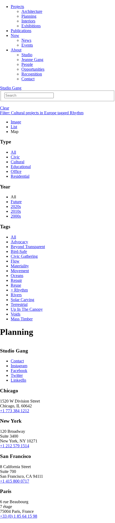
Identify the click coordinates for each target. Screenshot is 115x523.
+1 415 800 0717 (14, 481)
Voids (15, 314)
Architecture (31, 11)
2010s (16, 211)
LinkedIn (18, 380)
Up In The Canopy (27, 309)
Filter (41, 113)
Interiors (28, 21)
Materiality (20, 266)
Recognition (31, 74)
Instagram (19, 365)
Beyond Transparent (28, 246)
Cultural (17, 162)
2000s (16, 216)
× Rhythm (19, 290)
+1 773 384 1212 (14, 410)
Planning (28, 16)
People (27, 64)
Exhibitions (31, 26)
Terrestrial (19, 304)
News (26, 40)
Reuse (16, 285)
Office (16, 171)
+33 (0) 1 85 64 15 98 (18, 516)
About (16, 50)
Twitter (17, 375)
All (13, 152)
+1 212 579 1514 (14, 446)
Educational (21, 166)
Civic (15, 157)
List (14, 126)
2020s (16, 206)
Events (27, 45)
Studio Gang (10, 88)
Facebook (19, 370)
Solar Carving (22, 299)
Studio (26, 54)
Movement (20, 270)
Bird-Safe (19, 251)
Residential (20, 176)
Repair (16, 280)
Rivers (16, 295)
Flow (15, 261)
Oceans (17, 275)
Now (15, 35)
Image (16, 122)
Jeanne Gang (32, 59)
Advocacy (19, 242)
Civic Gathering (24, 256)
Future (16, 201)
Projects (17, 6)
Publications (21, 30)
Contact (27, 79)
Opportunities (32, 69)
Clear (4, 108)
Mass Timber (22, 319)
